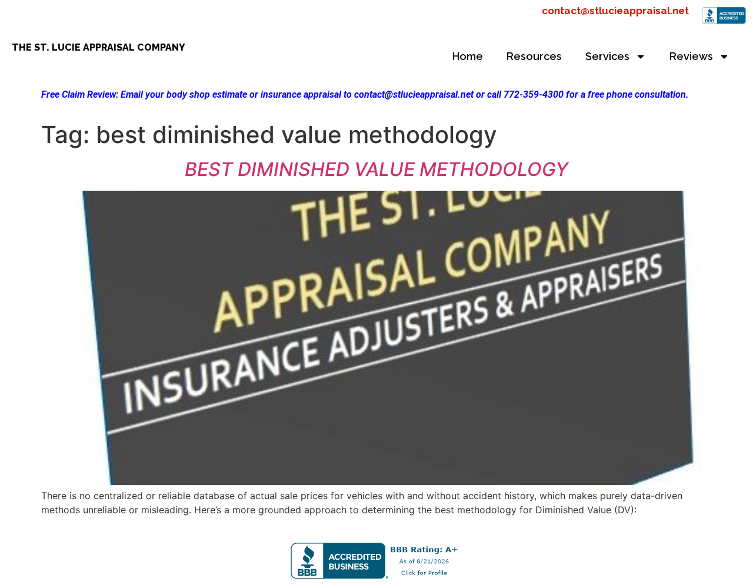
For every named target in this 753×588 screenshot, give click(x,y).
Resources (534, 56)
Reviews (691, 56)
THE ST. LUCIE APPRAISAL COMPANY (98, 47)
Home (467, 56)
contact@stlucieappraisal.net (615, 10)
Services (607, 56)
